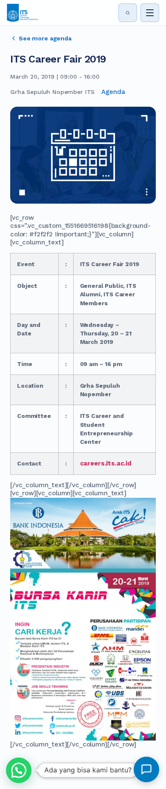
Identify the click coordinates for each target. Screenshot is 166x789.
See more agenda (45, 38)
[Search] (127, 12)
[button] (18, 770)
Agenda (113, 92)
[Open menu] (149, 12)
